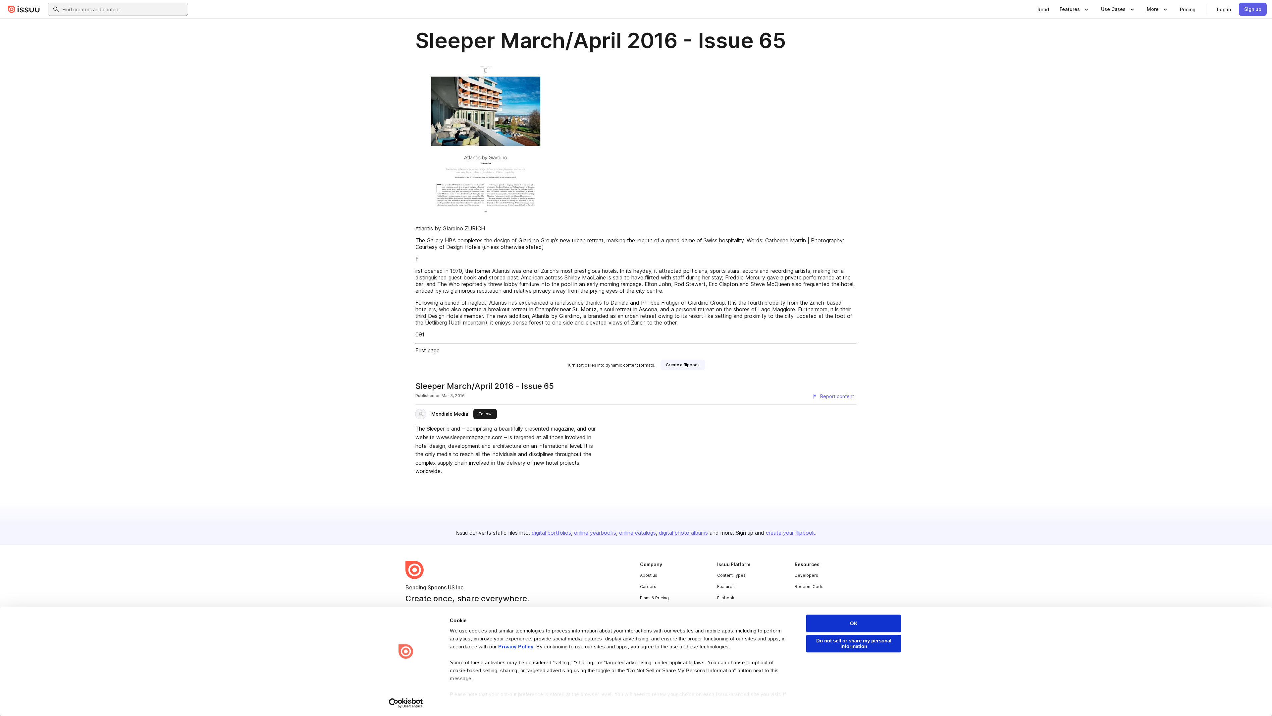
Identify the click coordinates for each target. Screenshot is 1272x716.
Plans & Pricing (654, 597)
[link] (1043, 9)
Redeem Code (809, 586)
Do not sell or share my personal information (853, 643)
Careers (648, 586)
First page (427, 350)
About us (648, 575)
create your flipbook (790, 532)
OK (854, 623)
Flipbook (725, 597)
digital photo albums (683, 532)
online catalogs (637, 532)
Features (726, 586)
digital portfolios (551, 532)
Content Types (731, 575)
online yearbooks (595, 532)
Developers (806, 575)
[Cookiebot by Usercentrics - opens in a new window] (406, 703)
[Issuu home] (23, 9)
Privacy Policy (515, 646)
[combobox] (124, 9)
